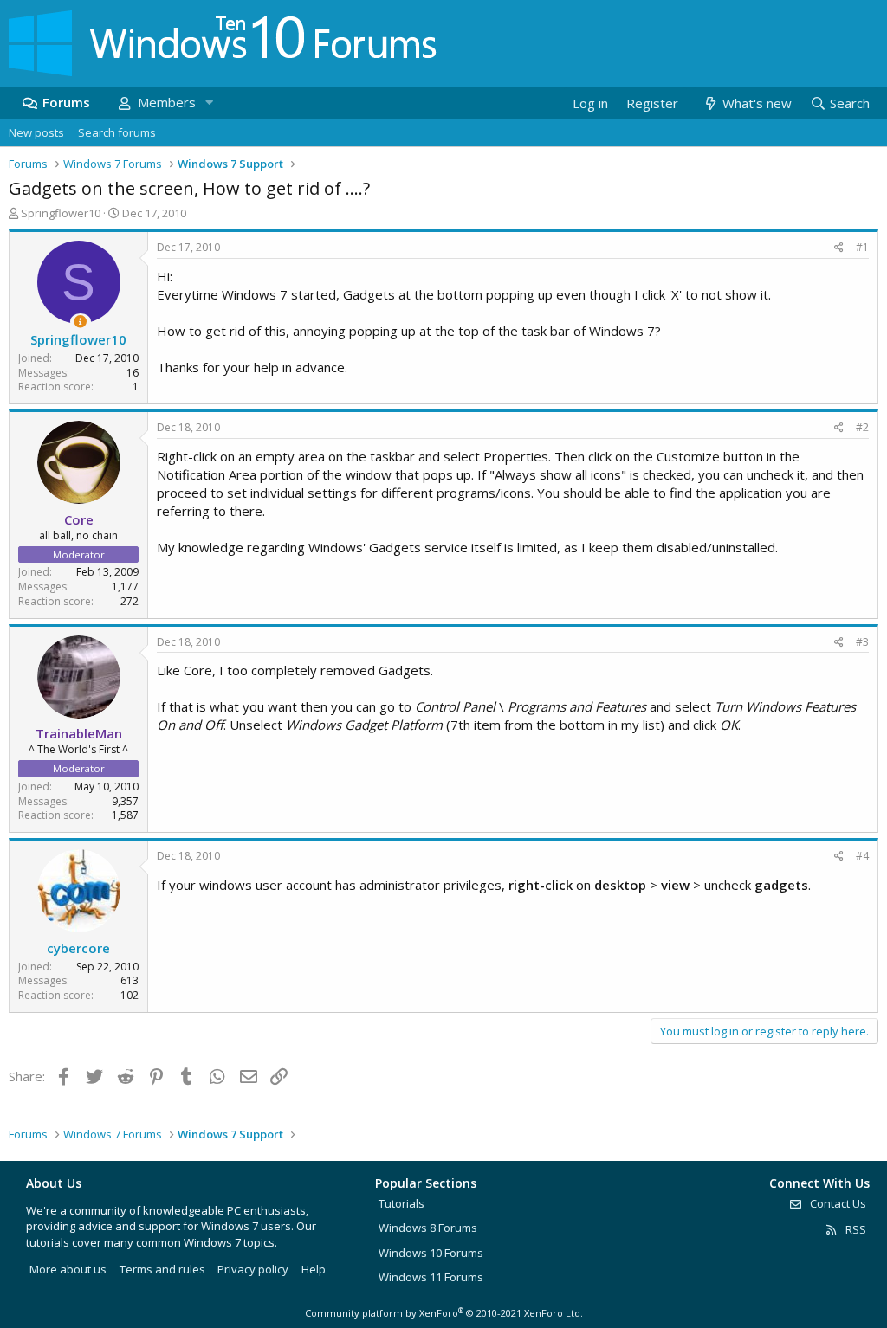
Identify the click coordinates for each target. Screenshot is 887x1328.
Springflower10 (60, 213)
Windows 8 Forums (428, 1227)
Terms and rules (162, 1269)
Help (313, 1269)
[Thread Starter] (80, 322)
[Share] (839, 248)
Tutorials (401, 1203)
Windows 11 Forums (431, 1277)
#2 (862, 427)
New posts (36, 132)
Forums (66, 102)
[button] (209, 103)
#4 (862, 855)
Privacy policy (252, 1269)
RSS (854, 1229)
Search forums (117, 132)
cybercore (78, 948)
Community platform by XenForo (444, 1312)
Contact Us (836, 1203)
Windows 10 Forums (431, 1252)
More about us (68, 1269)
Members (167, 102)
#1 (862, 247)
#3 (862, 642)
